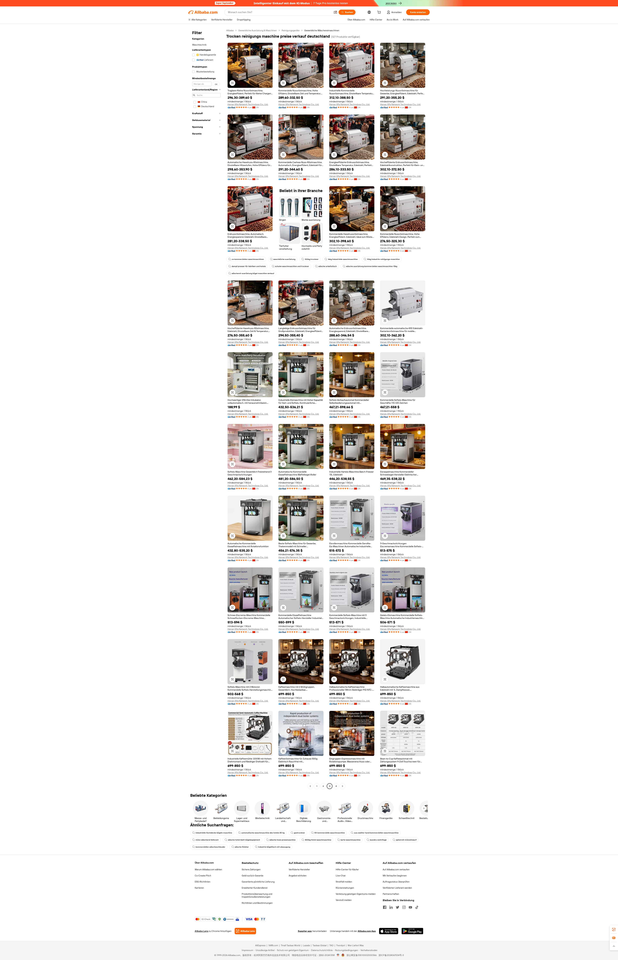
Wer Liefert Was (356, 945)
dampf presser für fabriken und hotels (249, 266)
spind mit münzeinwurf (406, 840)
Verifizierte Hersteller (299, 869)
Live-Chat (341, 875)
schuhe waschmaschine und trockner (292, 266)
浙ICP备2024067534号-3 (391, 955)
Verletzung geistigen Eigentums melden (356, 894)
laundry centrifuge (378, 840)
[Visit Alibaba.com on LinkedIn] (391, 907)
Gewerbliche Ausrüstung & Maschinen (257, 30)
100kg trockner (311, 259)
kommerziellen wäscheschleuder (210, 847)
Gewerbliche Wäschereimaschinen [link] (321, 30)
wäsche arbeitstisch (327, 266)
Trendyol (340, 945)
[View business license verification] (338, 955)
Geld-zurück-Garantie (252, 875)
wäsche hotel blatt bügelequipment (244, 840)
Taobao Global (320, 945)
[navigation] (206, 408)
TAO (331, 945)
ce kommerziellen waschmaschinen (248, 259)
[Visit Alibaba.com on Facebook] (385, 907)
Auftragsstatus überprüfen (396, 881)
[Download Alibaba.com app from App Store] (388, 931)
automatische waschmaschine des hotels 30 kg (263, 833)
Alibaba (230, 30)
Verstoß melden (344, 900)
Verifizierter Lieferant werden (397, 888)
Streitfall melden (344, 881)
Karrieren (199, 888)
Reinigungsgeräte (291, 30)
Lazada (306, 945)
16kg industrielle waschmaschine (343, 259)
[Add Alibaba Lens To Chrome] (245, 931)
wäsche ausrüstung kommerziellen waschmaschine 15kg (371, 266)
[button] (335, 12)
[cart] (379, 12)
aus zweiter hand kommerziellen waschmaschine (376, 833)
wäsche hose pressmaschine (282, 840)
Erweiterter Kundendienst (254, 888)
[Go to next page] (342, 786)
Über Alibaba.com (204, 862)
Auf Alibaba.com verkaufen (396, 869)
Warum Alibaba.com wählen (208, 869)
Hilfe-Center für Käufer (347, 869)
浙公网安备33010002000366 (361, 955)
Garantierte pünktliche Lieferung (258, 881)
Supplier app (305, 931)
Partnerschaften (391, 894)
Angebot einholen (298, 875)
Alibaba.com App (367, 931)
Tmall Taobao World (290, 945)
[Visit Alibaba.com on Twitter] (397, 907)
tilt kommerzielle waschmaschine (329, 833)
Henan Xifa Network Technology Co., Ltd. (248, 104)
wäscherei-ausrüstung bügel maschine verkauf (253, 273)
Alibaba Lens (201, 931)
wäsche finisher (242, 847)
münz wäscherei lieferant (207, 840)
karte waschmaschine (350, 840)
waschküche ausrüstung (284, 259)
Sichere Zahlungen (251, 869)
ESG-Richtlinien (202, 881)
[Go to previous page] (310, 786)
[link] (614, 929)
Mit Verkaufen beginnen (395, 875)
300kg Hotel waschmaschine (318, 840)
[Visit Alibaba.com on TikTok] (417, 907)
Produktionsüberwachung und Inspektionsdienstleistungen (257, 895)
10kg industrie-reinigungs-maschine (383, 259)
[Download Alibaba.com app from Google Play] (412, 931)
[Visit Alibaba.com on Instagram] (404, 907)
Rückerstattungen (345, 888)
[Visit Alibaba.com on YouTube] (410, 907)
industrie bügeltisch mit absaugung (274, 847)
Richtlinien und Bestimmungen (257, 903)
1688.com (273, 945)
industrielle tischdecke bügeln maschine (214, 833)
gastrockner (299, 833)
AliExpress (260, 945)
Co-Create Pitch (203, 875)
